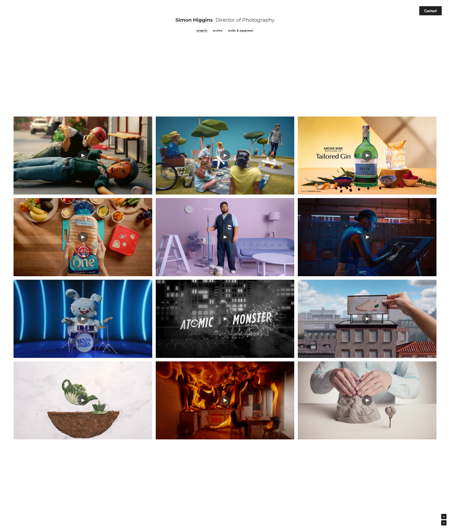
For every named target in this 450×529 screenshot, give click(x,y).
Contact (430, 10)
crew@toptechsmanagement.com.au (151, 482)
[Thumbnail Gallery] (83, 115)
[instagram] (325, 465)
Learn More (20, 505)
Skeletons (199, 464)
